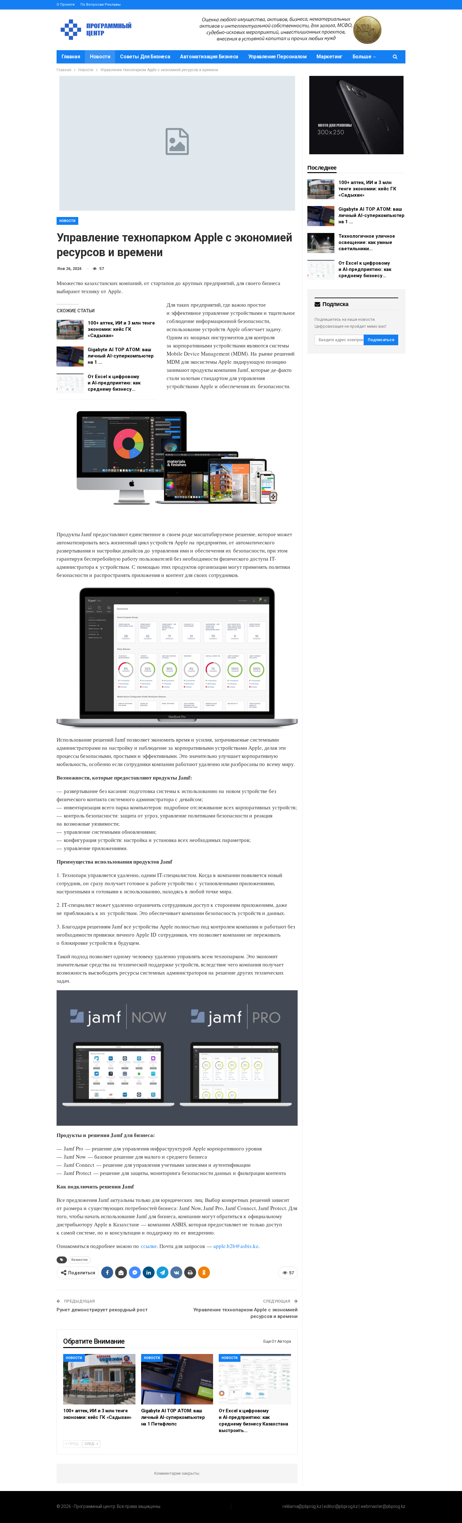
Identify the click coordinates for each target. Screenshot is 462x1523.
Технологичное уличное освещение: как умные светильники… (366, 242)
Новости (100, 57)
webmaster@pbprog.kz (382, 1506)
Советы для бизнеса (145, 57)
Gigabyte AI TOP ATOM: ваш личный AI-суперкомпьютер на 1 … (121, 356)
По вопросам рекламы (100, 5)
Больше (362, 57)
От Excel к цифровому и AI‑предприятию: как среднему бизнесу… (114, 383)
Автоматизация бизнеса (209, 57)
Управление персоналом (277, 57)
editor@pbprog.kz (341, 1506)
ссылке (149, 1246)
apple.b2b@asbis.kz (235, 1246)
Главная (71, 57)
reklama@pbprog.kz (302, 1506)
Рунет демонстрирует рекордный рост (102, 1310)
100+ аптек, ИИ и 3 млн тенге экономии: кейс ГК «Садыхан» (121, 329)
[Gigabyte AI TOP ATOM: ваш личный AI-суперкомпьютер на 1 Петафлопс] (70, 356)
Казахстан (79, 1259)
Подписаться (381, 339)
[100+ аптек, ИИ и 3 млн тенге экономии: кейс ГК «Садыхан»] (70, 330)
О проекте (66, 5)
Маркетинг (329, 57)
